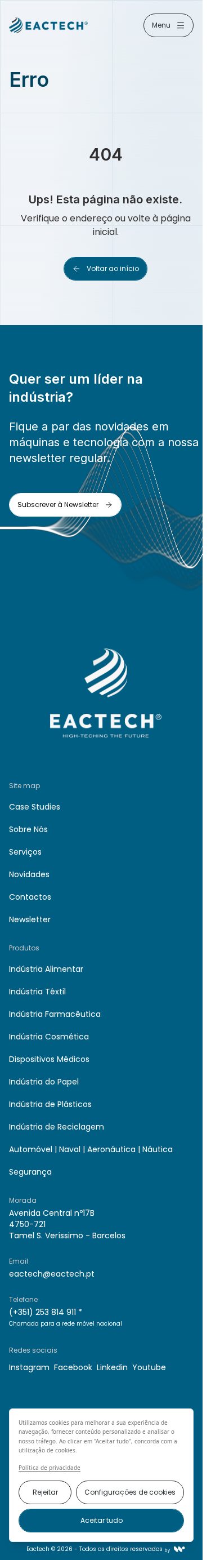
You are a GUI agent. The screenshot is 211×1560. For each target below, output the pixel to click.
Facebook (73, 1367)
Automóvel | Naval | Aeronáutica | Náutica (91, 1149)
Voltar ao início (113, 268)
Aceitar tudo (101, 1520)
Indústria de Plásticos (50, 1104)
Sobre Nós (28, 829)
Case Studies (34, 806)
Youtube (149, 1367)
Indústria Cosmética (49, 1036)
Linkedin (112, 1367)
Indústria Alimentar (46, 969)
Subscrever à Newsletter (57, 504)
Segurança (30, 1171)
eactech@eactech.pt (52, 1273)
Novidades (29, 874)
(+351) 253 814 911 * (45, 1312)
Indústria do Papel (44, 1081)
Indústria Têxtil (37, 991)
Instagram (29, 1367)
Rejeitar (45, 1492)
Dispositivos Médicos (49, 1059)
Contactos (30, 897)
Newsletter (30, 919)
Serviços (25, 851)
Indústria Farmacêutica (55, 1014)
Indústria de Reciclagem (56, 1126)
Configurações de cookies (130, 1492)
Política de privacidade (49, 1468)
